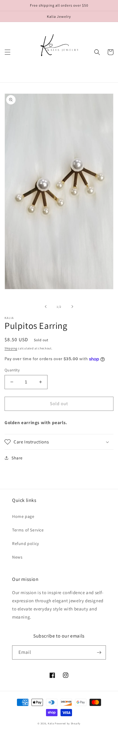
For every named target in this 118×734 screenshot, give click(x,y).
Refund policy (25, 543)
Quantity (12, 370)
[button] (7, 52)
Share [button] (17, 458)
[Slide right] (72, 306)
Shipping (11, 348)
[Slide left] (45, 306)
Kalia (51, 723)
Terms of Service (28, 530)
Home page (23, 516)
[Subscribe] (99, 652)
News (17, 557)
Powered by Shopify (67, 723)
